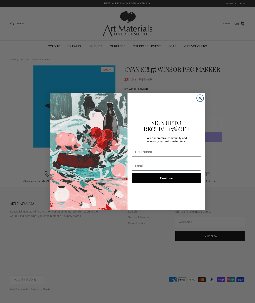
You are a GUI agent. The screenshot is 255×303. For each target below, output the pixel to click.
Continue (166, 178)
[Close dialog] (200, 98)
